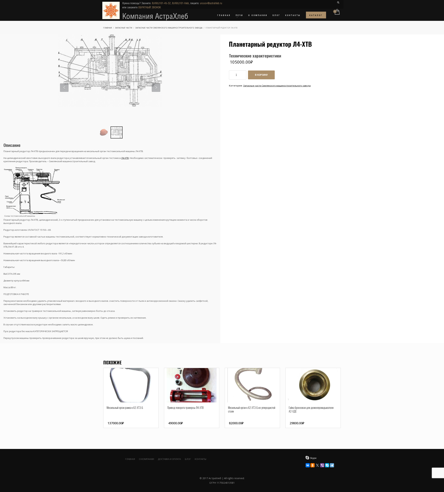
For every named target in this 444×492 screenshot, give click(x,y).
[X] (317, 465)
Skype (313, 458)
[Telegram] (332, 465)
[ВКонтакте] (308, 465)
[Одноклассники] (312, 465)
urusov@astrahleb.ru (211, 3)
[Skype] (327, 465)
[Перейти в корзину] (337, 12)
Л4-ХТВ (125, 158)
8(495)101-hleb (180, 3)
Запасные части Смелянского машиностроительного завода (277, 85)
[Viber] (322, 465)
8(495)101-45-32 (161, 3)
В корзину (261, 75)
